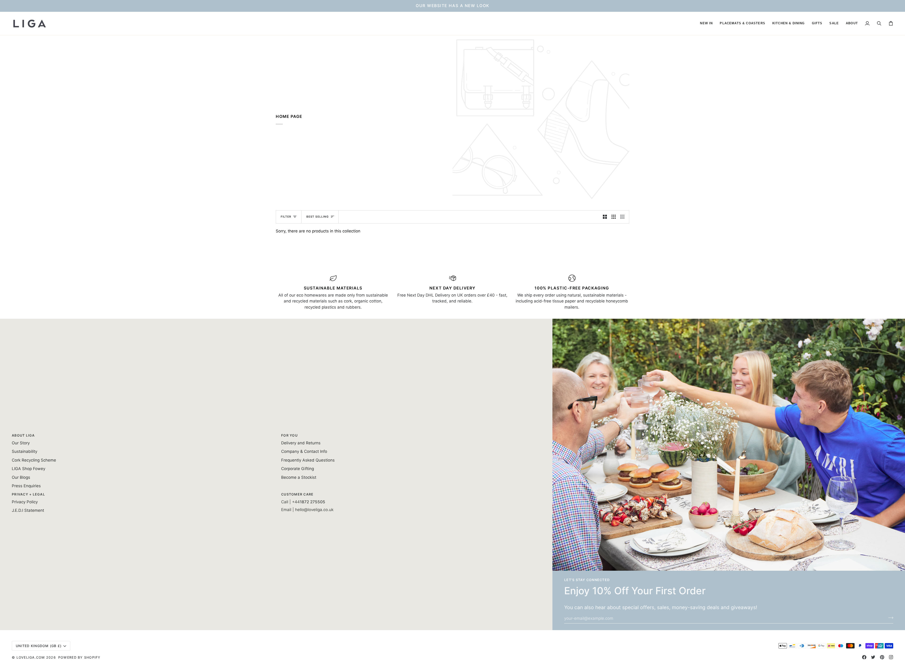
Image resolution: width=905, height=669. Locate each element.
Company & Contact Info (304, 451)
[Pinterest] (882, 657)
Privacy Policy (25, 502)
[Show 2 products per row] (605, 217)
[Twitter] (873, 657)
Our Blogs (21, 477)
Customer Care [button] (297, 494)
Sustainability (24, 451)
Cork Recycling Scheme (34, 460)
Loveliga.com (30, 657)
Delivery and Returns (301, 443)
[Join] (889, 617)
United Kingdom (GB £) (39, 646)
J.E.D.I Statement (28, 510)
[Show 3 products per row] (613, 217)
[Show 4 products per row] (623, 217)
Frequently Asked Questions (308, 460)
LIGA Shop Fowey (28, 468)
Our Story (21, 443)
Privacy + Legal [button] (28, 494)
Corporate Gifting (297, 468)
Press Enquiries (26, 485)
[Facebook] (864, 657)
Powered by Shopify (79, 657)
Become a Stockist (298, 477)
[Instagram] (891, 657)
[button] (706, 23)
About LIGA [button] (23, 435)
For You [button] (289, 435)
